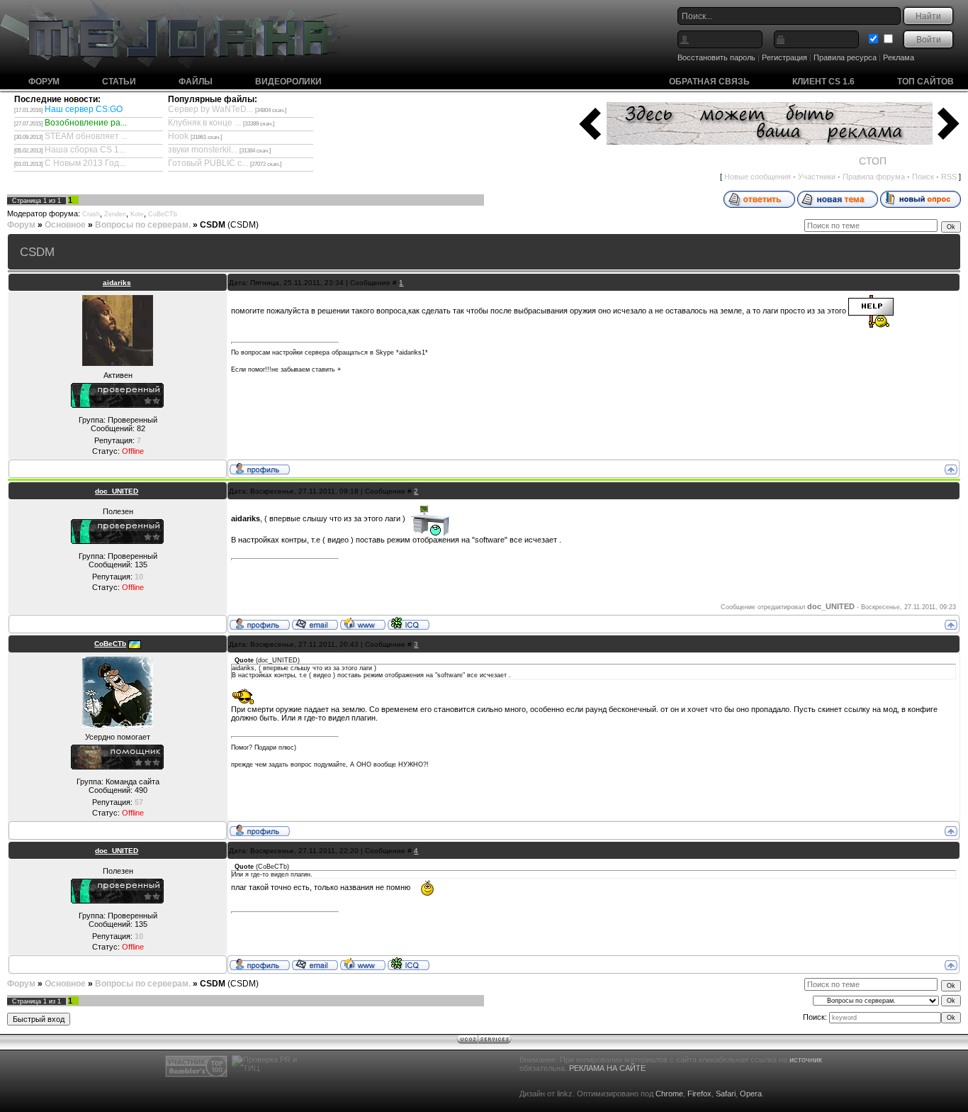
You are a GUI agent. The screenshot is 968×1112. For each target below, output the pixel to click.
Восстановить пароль (716, 57)
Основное (65, 225)
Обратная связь (709, 82)
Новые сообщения (757, 176)
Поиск (923, 176)
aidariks (117, 283)
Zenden (115, 214)
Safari (726, 1093)
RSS (949, 176)
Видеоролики (288, 82)
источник (805, 1059)
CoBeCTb (162, 214)
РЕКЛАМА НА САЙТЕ (607, 1068)
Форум (44, 82)
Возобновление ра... (86, 123)
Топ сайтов (925, 82)
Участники (816, 176)
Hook (178, 136)
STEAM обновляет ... (86, 136)
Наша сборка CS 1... (85, 150)
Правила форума (874, 176)
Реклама (898, 57)
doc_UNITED (116, 491)
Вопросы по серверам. (143, 225)
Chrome (669, 1093)
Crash (91, 214)
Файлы (196, 82)
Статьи (119, 82)
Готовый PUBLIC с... (208, 163)
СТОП (873, 161)
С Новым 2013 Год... (85, 163)
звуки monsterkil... (202, 150)
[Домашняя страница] (362, 623)
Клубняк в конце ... (204, 123)
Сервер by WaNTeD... (210, 109)
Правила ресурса (845, 57)
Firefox (699, 1093)
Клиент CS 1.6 (823, 82)
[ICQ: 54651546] (408, 623)
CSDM (212, 225)
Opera (751, 1093)
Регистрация (784, 57)
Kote (137, 214)
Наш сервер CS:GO (84, 109)
